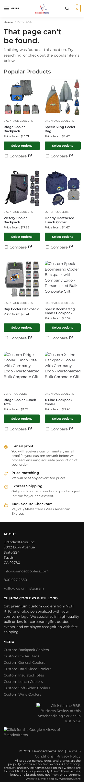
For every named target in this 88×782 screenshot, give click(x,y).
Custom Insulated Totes (24, 675)
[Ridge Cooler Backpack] (22, 97)
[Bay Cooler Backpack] (22, 279)
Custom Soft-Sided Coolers (27, 688)
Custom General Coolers (24, 662)
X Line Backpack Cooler (58, 402)
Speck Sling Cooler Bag (60, 129)
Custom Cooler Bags (21, 656)
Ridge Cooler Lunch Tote (20, 402)
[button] (77, 8)
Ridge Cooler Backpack (14, 129)
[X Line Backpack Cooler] (63, 370)
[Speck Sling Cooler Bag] (63, 97)
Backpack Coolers (18, 120)
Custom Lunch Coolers (23, 681)
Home (8, 22)
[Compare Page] (30, 156)
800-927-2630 (15, 580)
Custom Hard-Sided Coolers (27, 669)
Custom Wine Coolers (22, 694)
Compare (18, 156)
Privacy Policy (68, 756)
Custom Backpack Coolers (26, 650)
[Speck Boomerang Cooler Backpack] (63, 279)
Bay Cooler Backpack (21, 309)
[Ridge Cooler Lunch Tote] (22, 370)
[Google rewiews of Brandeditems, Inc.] (42, 735)
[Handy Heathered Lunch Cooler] (63, 188)
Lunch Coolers (57, 211)
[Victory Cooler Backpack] (22, 188)
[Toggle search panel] (67, 8)
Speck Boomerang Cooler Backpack (60, 311)
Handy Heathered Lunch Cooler (59, 220)
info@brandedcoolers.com (26, 571)
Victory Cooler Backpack (15, 220)
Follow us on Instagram (24, 588)
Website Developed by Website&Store (53, 779)
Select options (21, 145)
